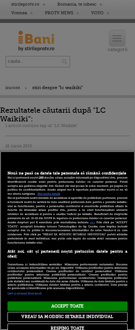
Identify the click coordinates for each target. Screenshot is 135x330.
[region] (67, 240)
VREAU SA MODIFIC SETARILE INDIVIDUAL (67, 316)
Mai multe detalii (49, 193)
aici (92, 222)
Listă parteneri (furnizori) (25, 293)
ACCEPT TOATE (67, 306)
